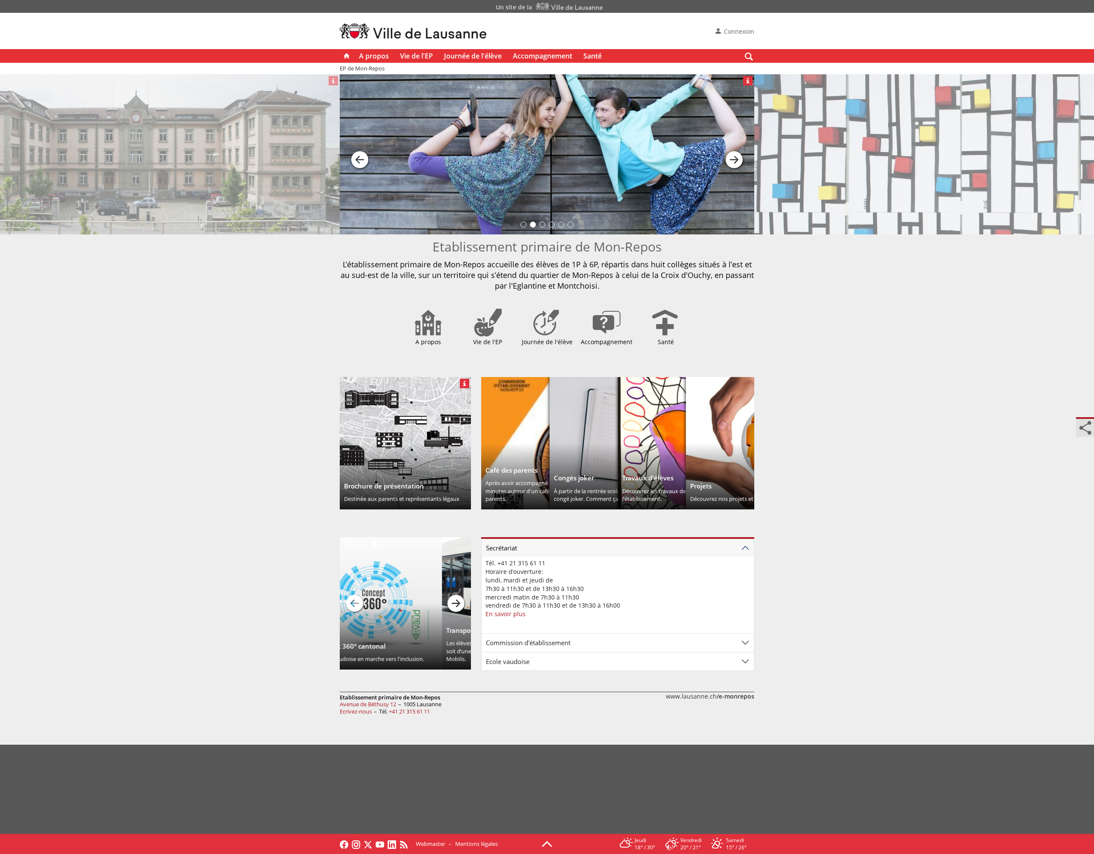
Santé (592, 56)
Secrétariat (501, 548)
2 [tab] (356, 544)
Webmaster (430, 844)
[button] (359, 154)
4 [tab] (374, 544)
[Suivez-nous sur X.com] (368, 844)
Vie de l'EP (416, 56)
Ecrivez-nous (356, 711)
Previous (354, 603)
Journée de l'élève (473, 56)
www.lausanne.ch (710, 696)
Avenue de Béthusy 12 (368, 704)
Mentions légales (476, 844)
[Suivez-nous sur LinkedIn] (392, 844)
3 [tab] (365, 544)
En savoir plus (505, 614)
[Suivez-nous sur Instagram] (356, 844)
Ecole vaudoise (507, 661)
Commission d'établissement (528, 642)
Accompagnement (542, 56)
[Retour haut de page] (547, 843)
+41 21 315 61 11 (409, 711)
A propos (374, 56)
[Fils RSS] (406, 844)
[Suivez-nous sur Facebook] (344, 844)
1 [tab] (346, 544)
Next (456, 603)
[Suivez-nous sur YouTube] (380, 844)
